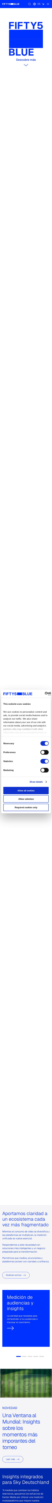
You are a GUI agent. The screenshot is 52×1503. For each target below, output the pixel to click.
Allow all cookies (26, 790)
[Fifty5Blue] (10, 4)
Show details (36, 782)
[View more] (10, 1332)
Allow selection (26, 799)
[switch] (44, 752)
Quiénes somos (13, 1275)
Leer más (10, 1459)
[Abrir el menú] (48, 4)
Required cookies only (26, 807)
